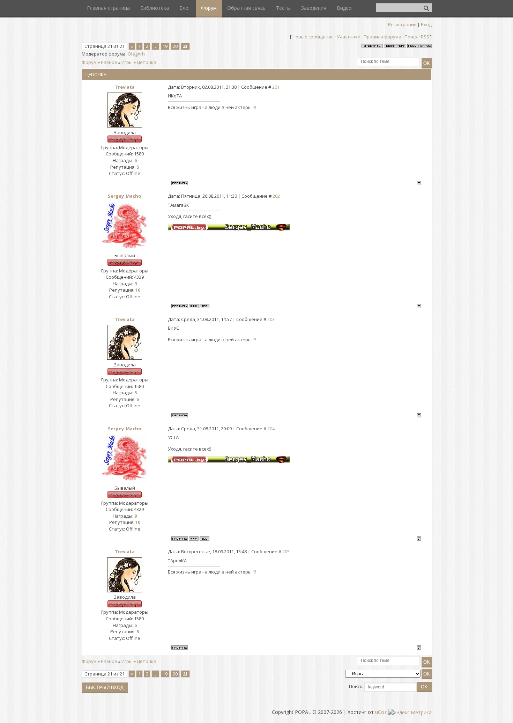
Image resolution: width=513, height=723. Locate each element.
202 (276, 196)
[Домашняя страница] (194, 306)
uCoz (381, 712)
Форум (89, 62)
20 (175, 46)
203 (271, 319)
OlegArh (136, 54)
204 (271, 428)
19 (165, 46)
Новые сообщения (313, 37)
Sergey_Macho (124, 196)
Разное (109, 62)
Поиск (411, 37)
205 (286, 551)
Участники (348, 37)
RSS (425, 37)
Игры (127, 62)
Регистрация (402, 24)
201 (276, 87)
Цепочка (146, 62)
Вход (426, 24)
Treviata (125, 87)
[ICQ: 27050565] (204, 306)
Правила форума (382, 37)
